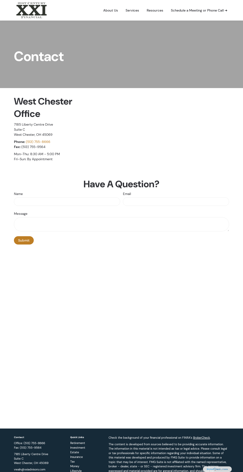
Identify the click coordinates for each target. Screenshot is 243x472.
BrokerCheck (201, 438)
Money (74, 466)
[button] (111, 10)
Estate (74, 452)
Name (18, 194)
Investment (77, 448)
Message (20, 213)
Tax (72, 462)
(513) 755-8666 (38, 142)
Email (127, 194)
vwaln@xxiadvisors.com (29, 469)
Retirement (77, 443)
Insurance (76, 457)
